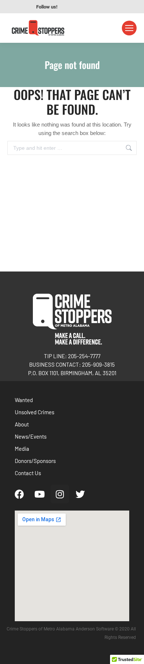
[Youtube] (39, 494)
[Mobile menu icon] (129, 28)
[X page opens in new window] (103, 6)
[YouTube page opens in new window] (81, 6)
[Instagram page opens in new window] (92, 6)
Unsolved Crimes (34, 412)
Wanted (24, 400)
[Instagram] (60, 494)
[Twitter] (80, 494)
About (22, 424)
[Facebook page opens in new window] (70, 6)
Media (22, 448)
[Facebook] (19, 494)
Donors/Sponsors (35, 460)
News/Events (31, 436)
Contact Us (28, 473)
